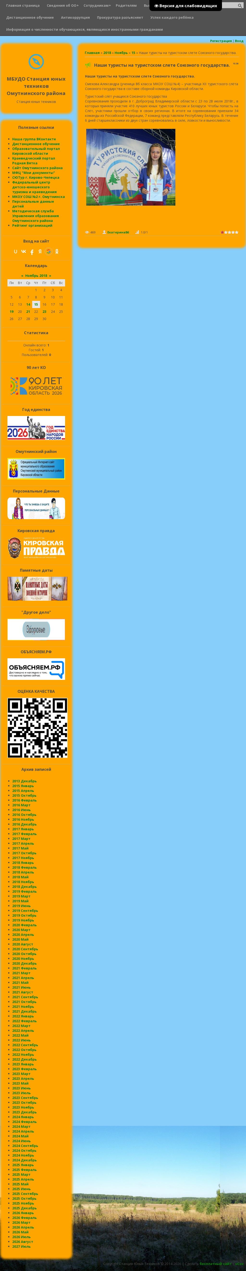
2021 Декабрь (24, 1011)
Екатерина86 (118, 232)
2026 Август (22, 1241)
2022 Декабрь (24, 1059)
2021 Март (21, 973)
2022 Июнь (21, 1040)
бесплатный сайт (216, 1263)
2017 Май (20, 848)
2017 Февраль (24, 833)
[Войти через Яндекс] (40, 251)
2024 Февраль (24, 1121)
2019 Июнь (21, 905)
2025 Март (21, 1174)
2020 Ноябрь (23, 958)
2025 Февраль (24, 1169)
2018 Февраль (24, 867)
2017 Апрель (23, 843)
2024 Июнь (21, 1141)
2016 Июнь (21, 810)
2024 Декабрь (24, 1160)
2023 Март (21, 1073)
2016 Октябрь (24, 814)
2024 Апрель (23, 1131)
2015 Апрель (23, 790)
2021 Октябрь (24, 1001)
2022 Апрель (23, 1030)
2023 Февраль (24, 1069)
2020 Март (21, 929)
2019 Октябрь (24, 915)
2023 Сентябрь (25, 1097)
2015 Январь (23, 786)
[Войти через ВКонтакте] (23, 251)
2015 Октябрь (24, 795)
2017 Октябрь (24, 853)
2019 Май (20, 901)
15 (133, 52)
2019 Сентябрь (25, 910)
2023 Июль (21, 1093)
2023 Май (20, 1083)
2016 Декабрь (24, 824)
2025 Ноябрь (23, 1203)
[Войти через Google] (48, 251)
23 (44, 311)
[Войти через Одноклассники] (57, 251)
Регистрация (221, 41)
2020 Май (20, 939)
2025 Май (20, 1184)
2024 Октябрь (24, 1150)
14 (28, 304)
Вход (239, 41)
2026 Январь (23, 1213)
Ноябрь (121, 52)
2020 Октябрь (24, 953)
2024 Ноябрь (23, 1155)
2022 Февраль (24, 1021)
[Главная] (36, 68)
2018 (107, 52)
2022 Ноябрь (23, 1054)
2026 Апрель (23, 1227)
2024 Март (21, 1126)
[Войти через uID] (15, 251)
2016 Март (21, 805)
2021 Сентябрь (25, 997)
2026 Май (20, 1232)
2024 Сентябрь (25, 1145)
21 (28, 311)
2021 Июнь (21, 987)
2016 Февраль (24, 800)
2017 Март (21, 838)
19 (11, 311)
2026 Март (21, 1222)
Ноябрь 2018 (36, 275)
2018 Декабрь (24, 886)
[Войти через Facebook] (32, 251)
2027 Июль (21, 1246)
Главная (92, 52)
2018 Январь (23, 862)
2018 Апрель (23, 872)
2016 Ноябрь (23, 819)
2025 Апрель (23, 1179)
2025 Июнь (21, 1189)
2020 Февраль (24, 925)
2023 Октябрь (24, 1102)
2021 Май (20, 982)
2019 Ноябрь (23, 920)
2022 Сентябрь (25, 1045)
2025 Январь (23, 1165)
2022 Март (21, 1025)
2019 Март (21, 896)
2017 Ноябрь (23, 857)
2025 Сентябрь (25, 1193)
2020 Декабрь (24, 963)
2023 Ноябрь (23, 1107)
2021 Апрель (23, 977)
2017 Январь (23, 829)
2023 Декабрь (24, 1112)
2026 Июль (21, 1237)
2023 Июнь (21, 1088)
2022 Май (20, 1035)
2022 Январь (23, 1016)
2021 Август (22, 992)
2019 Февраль (24, 891)
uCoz (239, 1263)
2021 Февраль (24, 968)
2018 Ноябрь (23, 881)
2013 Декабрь (24, 781)
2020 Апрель (23, 934)
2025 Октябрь (24, 1198)
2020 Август (22, 944)
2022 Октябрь (24, 1049)
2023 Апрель (23, 1078)
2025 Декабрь (24, 1208)
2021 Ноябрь (23, 1006)
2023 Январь (23, 1064)
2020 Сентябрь (25, 949)
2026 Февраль (24, 1217)
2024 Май (20, 1136)
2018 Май (20, 877)
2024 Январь (23, 1117)
